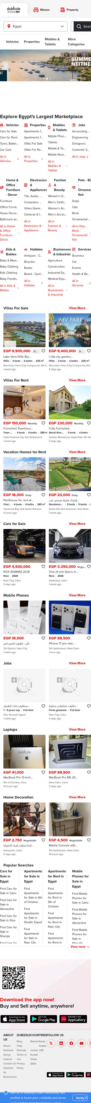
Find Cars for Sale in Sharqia (8, 931)
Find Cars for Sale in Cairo (8, 890)
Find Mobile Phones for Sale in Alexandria (79, 916)
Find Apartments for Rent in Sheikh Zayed (57, 940)
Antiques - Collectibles (33, 255)
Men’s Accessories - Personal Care (57, 214)
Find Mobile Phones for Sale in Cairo (80, 898)
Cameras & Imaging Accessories (33, 214)
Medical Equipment (57, 279)
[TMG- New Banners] (45, 65)
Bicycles (29, 262)
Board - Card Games (33, 274)
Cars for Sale (8, 131)
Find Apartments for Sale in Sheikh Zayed (33, 915)
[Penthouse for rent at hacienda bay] (24, 486)
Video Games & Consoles (33, 208)
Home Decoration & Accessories (9, 213)
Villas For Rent (33, 150)
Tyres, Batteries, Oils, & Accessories (9, 143)
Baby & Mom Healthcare (9, 260)
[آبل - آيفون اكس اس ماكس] (24, 627)
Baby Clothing (9, 266)
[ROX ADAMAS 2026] (24, 557)
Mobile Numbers (57, 154)
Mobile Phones (57, 136)
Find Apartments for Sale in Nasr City (31, 936)
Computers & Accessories (33, 202)
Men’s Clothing (57, 202)
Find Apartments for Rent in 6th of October (55, 897)
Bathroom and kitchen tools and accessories (9, 219)
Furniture (6, 201)
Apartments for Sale (33, 131)
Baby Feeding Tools (9, 279)
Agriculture (55, 260)
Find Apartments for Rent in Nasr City (55, 920)
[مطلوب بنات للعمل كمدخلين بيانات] (24, 694)
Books (28, 268)
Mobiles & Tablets (52, 42)
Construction (56, 266)
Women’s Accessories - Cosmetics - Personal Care (57, 208)
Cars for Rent (8, 137)
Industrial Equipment (57, 273)
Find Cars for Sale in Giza (8, 918)
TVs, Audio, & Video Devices (33, 196)
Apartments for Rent (33, 137)
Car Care (5, 150)
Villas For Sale (33, 143)
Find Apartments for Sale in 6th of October (33, 895)
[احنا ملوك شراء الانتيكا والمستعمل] (24, 829)
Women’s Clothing (57, 196)
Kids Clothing (8, 273)
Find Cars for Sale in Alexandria (8, 904)
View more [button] (78, 947)
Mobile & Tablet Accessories (57, 148)
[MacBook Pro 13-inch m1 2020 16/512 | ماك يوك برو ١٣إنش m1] (24, 761)
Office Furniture (9, 207)
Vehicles (12, 41)
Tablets (52, 142)
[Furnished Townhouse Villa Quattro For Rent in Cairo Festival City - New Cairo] (24, 414)
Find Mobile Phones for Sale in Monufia (79, 936)
